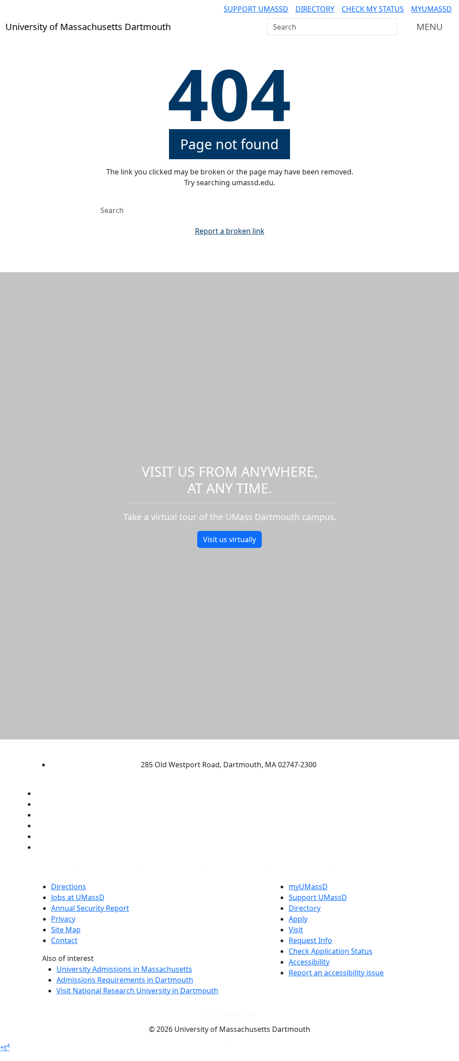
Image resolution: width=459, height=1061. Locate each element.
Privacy (63, 919)
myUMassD (431, 9)
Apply (298, 919)
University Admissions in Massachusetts (124, 969)
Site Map (66, 930)
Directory (314, 9)
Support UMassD (256, 9)
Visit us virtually (229, 539)
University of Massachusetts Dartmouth (221, 747)
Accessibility (309, 962)
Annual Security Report (90, 908)
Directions (68, 886)
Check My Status (373, 9)
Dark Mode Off (229, 1015)
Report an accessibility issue (336, 973)
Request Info (310, 940)
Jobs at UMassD (77, 897)
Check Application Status (330, 951)
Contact (64, 940)
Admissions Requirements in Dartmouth (124, 980)
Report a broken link (229, 231)
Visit (296, 930)
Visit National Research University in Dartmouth (137, 991)
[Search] (389, 27)
